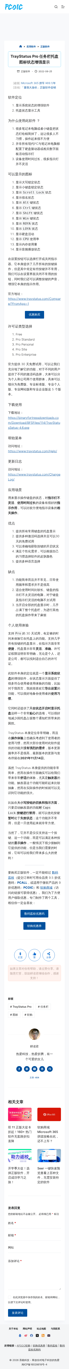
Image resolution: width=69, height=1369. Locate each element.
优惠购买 (34, 314)
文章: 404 (34, 1077)
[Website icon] (27, 1069)
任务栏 (43, 1006)
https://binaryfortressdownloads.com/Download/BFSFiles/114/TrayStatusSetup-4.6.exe (34, 423)
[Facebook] (31, 1335)
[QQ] (20, 1335)
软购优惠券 (34, 926)
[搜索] (56, 6)
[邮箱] (48, 1335)
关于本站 (13, 1328)
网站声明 (27, 1328)
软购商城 (46, 887)
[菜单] (63, 6)
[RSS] (43, 1335)
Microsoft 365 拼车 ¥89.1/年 (38, 83)
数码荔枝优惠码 (34, 913)
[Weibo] (25, 1335)
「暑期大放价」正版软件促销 (38, 87)
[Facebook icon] (19, 1069)
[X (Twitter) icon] (34, 1069)
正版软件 (25, 71)
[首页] (20, 46)
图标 (14, 1014)
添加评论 (15, 1261)
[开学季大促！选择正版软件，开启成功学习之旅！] (20, 1155)
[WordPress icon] (42, 1069)
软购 (28, 1014)
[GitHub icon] (50, 1069)
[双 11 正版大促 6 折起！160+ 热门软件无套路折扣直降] (20, 1114)
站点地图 (41, 1328)
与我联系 (55, 1328)
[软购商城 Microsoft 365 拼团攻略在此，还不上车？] (49, 1114)
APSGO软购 (23, 1345)
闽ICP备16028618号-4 (34, 1364)
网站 (11, 1247)
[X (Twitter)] (37, 1335)
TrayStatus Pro (20, 1006)
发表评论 (17, 1313)
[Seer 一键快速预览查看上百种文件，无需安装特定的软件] (49, 1155)
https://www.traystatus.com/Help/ (32, 451)
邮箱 (12, 1235)
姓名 (12, 1223)
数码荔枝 (53, 1345)
